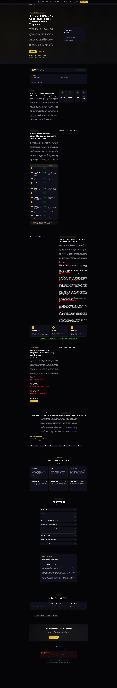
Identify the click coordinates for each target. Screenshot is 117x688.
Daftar (33, 51)
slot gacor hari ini (64, 244)
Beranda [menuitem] (39, 1)
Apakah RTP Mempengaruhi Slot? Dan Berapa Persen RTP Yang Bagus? (58, 531)
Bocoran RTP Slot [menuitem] (53, 1)
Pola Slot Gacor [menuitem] (66, 1)
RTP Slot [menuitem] (43, 1)
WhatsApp (49, 615)
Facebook (37, 615)
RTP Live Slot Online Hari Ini (36, 77)
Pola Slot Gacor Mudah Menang (37, 82)
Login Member (43, 51)
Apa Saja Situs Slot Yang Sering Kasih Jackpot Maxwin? (58, 528)
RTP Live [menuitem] (47, 1)
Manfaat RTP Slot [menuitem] (59, 1)
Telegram (55, 615)
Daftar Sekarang (83, 1)
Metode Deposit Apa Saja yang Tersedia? (58, 543)
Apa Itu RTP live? (58, 513)
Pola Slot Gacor (57, 649)
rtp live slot (34, 357)
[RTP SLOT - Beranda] (32, 2)
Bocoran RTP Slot (44, 649)
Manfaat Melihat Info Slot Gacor (37, 80)
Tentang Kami (65, 649)
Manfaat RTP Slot (51, 649)
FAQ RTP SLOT (62, 80)
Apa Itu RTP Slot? (58, 509)
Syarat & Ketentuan (78, 649)
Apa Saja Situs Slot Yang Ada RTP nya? (58, 516)
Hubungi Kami (85, 649)
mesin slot (71, 431)
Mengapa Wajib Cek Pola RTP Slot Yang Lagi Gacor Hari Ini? (58, 520)
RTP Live (39, 649)
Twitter (43, 615)
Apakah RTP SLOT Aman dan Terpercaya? (58, 539)
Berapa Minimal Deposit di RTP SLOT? (58, 535)
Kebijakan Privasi (71, 649)
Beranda (31, 649)
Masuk (77, 1)
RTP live (31, 98)
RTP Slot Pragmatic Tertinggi (64, 77)
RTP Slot (35, 649)
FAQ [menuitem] (70, 1)
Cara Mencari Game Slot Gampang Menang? (58, 524)
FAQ (61, 649)
